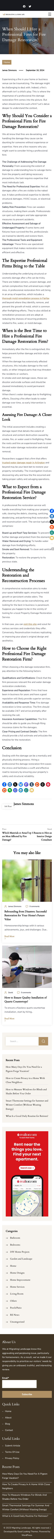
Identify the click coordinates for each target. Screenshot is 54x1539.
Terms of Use (12, 1452)
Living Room (16, 1293)
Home (7, 62)
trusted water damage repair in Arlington (23, 462)
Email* (5, 1378)
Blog (7, 1423)
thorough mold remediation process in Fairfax (25, 298)
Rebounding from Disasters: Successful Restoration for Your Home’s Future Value (25, 915)
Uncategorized (17, 1321)
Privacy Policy (12, 1458)
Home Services (17, 1286)
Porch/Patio (16, 1307)
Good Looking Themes (27, 1531)
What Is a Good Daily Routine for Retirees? (27, 1116)
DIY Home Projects (19, 1251)
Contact (9, 1430)
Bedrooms (15, 1244)
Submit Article (12, 1445)
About (8, 1417)
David (10, 992)
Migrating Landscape (20, 1349)
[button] (48, 784)
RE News (14, 1314)
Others (13, 1300)
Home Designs (17, 1272)
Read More (9, 936)
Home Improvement (20, 1280)
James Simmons (9, 70)
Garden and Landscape (21, 1258)
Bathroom (15, 1237)
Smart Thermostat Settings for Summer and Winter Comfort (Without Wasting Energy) (27, 1105)
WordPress (27, 1535)
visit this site (30, 624)
